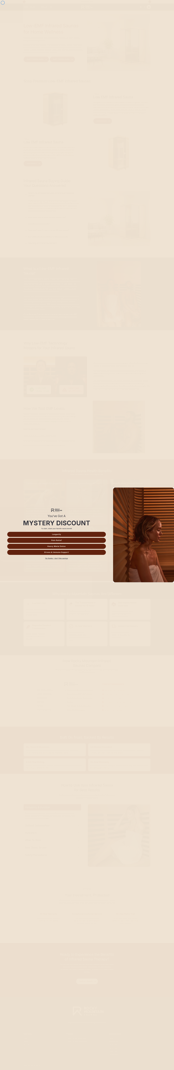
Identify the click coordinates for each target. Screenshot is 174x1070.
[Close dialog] (3, 3)
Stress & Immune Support (56, 552)
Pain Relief (56, 540)
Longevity (56, 534)
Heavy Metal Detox (56, 546)
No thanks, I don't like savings (56, 558)
